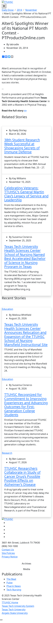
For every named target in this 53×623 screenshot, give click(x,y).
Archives (26, 563)
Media (26, 569)
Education (7, 309)
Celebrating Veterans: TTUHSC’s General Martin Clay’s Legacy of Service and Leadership (26, 194)
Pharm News (13, 586)
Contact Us (8, 549)
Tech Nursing (13, 589)
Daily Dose (8, 10)
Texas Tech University (13, 609)
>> (25, 110)
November (31, 10)
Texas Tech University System (18, 606)
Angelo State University (15, 613)
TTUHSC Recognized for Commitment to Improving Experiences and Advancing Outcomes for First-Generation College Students (26, 404)
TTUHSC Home (10, 602)
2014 (19, 10)
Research (7, 453)
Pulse (9, 582)
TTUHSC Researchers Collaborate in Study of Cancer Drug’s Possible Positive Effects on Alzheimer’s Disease (22, 476)
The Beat (11, 579)
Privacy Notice (10, 556)
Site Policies (8, 553)
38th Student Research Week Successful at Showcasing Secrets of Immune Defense (22, 146)
